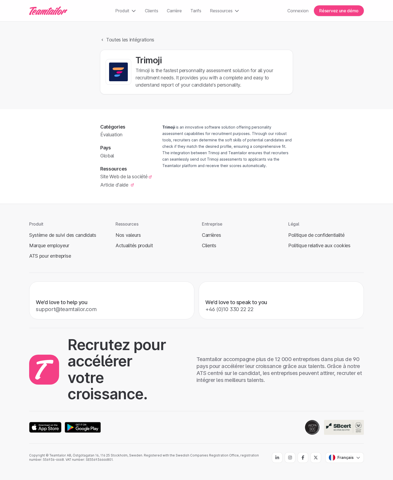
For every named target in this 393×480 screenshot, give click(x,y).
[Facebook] (303, 457)
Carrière (174, 10)
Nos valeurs (128, 235)
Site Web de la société (123, 176)
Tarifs (195, 10)
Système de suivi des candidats (62, 235)
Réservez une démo (339, 10)
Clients (151, 10)
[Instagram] (290, 457)
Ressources (221, 10)
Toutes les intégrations (130, 39)
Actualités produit (134, 245)
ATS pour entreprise (50, 256)
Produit (122, 10)
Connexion (298, 10)
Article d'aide (114, 185)
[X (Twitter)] (315, 457)
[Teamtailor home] (48, 10)
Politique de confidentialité (316, 235)
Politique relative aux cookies (319, 245)
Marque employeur (49, 245)
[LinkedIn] (277, 457)
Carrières (211, 235)
